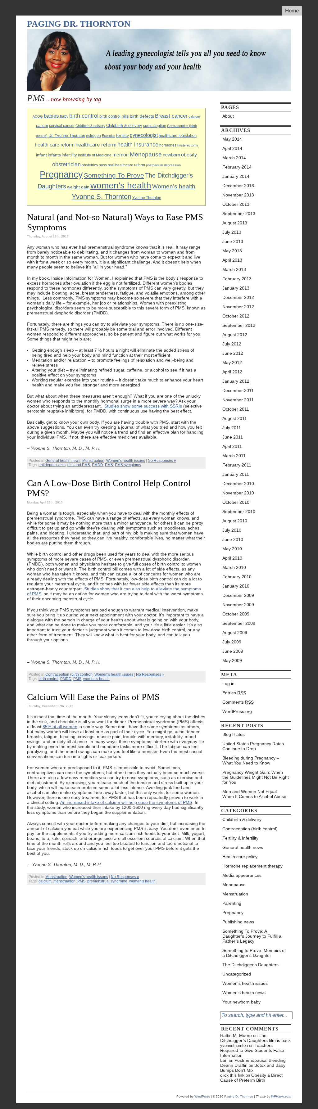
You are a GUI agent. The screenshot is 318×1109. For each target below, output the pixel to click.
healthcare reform (95, 145)
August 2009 (234, 632)
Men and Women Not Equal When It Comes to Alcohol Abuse (254, 794)
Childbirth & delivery (90, 126)
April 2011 (232, 446)
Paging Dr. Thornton (78, 24)
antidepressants (52, 465)
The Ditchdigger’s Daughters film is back (255, 1038)
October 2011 (235, 409)
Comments (238, 702)
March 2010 (234, 567)
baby (64, 116)
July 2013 (231, 232)
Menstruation (93, 460)
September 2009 (238, 623)
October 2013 (235, 204)
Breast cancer (171, 116)
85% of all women (60, 726)
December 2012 (238, 297)
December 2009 (238, 595)
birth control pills (114, 116)
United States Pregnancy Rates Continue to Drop (253, 746)
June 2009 (232, 651)
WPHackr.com (281, 1096)
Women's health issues (125, 460)
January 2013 (235, 288)
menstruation (64, 881)
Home (292, 11)
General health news (62, 460)
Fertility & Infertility (240, 838)
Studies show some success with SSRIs (143, 405)
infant (41, 154)
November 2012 (238, 306)
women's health (120, 185)
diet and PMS (78, 465)
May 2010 (232, 548)
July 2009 (231, 641)
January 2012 (235, 381)
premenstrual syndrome (107, 881)
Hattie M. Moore (236, 1035)
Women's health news (244, 992)
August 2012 (234, 334)
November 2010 (238, 492)
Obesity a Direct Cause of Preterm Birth (251, 1078)
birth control (83, 116)
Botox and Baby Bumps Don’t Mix (252, 1068)
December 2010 (238, 483)
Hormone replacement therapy (252, 865)
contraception (154, 126)
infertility (69, 155)
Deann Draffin (234, 1065)
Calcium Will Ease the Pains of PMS (93, 697)
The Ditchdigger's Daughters (250, 964)
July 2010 (231, 530)
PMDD (97, 465)
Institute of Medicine (94, 155)
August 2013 (234, 222)
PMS (109, 465)
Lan (224, 1060)
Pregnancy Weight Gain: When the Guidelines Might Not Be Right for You (255, 777)
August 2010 (234, 520)
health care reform (55, 144)
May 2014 (232, 139)
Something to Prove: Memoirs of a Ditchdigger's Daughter (254, 953)
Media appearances (241, 875)
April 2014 (232, 148)
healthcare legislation (178, 135)
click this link (232, 1075)
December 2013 (238, 185)
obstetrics (90, 165)
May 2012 (232, 362)
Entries (234, 692)
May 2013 (232, 250)
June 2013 (232, 241)
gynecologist (144, 135)
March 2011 (234, 455)
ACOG (38, 116)
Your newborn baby (241, 1001)
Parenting (231, 903)
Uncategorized (236, 974)
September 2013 (238, 213)
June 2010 (232, 539)
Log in (228, 683)
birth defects (142, 116)
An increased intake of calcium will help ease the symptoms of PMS (126, 802)
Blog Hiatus (233, 734)
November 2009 (238, 604)
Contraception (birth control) (69, 674)
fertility (122, 135)
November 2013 (238, 194)
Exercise (108, 135)
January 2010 (235, 586)
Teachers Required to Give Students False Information (252, 1050)
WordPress (202, 1096)
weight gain (78, 186)
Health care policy (239, 856)
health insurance (137, 145)
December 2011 (238, 390)
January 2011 (235, 474)
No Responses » (162, 460)
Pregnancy (61, 174)
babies (51, 116)
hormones (167, 145)
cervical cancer (62, 126)
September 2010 (238, 511)
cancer (42, 125)
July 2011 (231, 427)
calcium (194, 116)
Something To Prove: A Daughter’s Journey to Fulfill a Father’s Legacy (251, 936)
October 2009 (235, 613)
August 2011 (234, 418)
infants (54, 155)
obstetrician (66, 164)
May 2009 (232, 660)
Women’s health (173, 186)
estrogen (93, 135)
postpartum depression (163, 165)
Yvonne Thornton (146, 198)
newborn (171, 154)
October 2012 (235, 315)
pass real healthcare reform (122, 165)
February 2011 (236, 464)
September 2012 (238, 325)
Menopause (146, 154)
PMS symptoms (128, 465)
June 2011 (232, 437)
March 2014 (234, 157)
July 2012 (231, 343)
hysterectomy (187, 145)
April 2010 (232, 558)
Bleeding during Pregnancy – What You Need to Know (250, 760)
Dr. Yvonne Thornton (66, 135)
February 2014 (237, 167)
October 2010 (235, 502)
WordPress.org (237, 711)
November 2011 (238, 399)
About (228, 116)
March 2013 (234, 269)
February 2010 (237, 576)
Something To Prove (114, 175)
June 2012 (232, 353)
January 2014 (235, 176)
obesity (189, 154)
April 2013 (232, 260)
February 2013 (237, 278)
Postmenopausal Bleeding (260, 1060)
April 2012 (232, 371)
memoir (120, 154)
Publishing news (238, 921)
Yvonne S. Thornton (101, 197)
